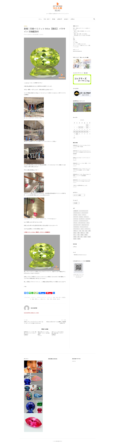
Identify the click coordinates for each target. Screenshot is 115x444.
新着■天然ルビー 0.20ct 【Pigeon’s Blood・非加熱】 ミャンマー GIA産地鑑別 (82, 175)
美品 (78, 234)
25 (76, 133)
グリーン (84, 214)
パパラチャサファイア (83, 220)
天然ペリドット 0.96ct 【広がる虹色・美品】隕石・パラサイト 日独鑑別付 (57, 333)
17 (74, 131)
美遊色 (75, 236)
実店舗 (53, 19)
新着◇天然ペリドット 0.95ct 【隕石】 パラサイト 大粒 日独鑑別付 (43, 333)
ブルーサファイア (77, 224)
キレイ (79, 214)
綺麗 (42, 299)
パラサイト (33, 297)
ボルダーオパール (85, 224)
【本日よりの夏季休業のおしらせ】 (80, 185)
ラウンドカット (77, 228)
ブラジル (75, 222)
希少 (60, 297)
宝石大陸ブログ (59, 441)
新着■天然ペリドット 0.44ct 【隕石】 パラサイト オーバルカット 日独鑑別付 (30, 333)
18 (76, 131)
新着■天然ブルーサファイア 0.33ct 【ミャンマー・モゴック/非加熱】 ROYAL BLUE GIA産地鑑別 (82, 152)
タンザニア (88, 218)
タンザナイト (81, 218)
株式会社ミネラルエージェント (80, 254)
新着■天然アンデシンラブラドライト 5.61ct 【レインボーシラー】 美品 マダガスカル (81, 180)
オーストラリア (85, 212)
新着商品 (25, 26)
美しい (44, 299)
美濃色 (82, 234)
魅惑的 (79, 238)
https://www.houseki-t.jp (77, 51)
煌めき (75, 232)
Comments (41, 34)
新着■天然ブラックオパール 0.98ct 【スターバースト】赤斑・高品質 (82, 146)
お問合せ (73, 19)
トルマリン (76, 220)
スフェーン (86, 216)
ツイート (74, 361)
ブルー (88, 222)
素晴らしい (37, 299)
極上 (86, 230)
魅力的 (58, 299)
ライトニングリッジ (84, 226)
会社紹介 (66, 19)
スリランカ (76, 218)
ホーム (40, 19)
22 (87, 131)
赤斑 (78, 236)
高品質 (54, 299)
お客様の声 (59, 19)
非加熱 (85, 236)
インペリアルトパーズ (83, 210)
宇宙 (57, 297)
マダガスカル (76, 226)
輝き (48, 299)
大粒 (54, 297)
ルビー (82, 228)
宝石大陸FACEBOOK (52, 358)
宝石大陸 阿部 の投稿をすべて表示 (31, 312)
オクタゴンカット (77, 212)
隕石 (51, 299)
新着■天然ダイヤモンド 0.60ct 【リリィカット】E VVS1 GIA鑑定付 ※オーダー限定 (82, 169)
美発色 (86, 234)
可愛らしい (76, 230)
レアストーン (87, 228)
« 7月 (74, 137)
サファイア (76, 216)
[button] (30, 366)
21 (84, 131)
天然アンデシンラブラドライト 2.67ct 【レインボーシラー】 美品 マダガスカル (33, 322)
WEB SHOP (46, 19)
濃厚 (89, 230)
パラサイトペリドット (41, 297)
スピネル (81, 216)
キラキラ (28, 297)
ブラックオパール (81, 222)
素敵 (33, 299)
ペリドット (49, 297)
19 (79, 131)
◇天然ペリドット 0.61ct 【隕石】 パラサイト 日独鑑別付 (37, 232)
